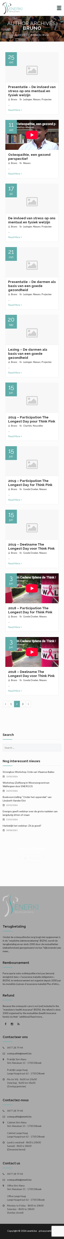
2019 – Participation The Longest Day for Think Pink (30, 483)
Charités (27, 425)
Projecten (47, 99)
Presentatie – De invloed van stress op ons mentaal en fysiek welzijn (32, 91)
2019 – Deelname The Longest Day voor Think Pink (31, 546)
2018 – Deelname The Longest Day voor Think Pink (31, 674)
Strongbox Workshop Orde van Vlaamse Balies (28, 771)
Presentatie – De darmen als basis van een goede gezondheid (32, 286)
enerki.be (32, 1230)
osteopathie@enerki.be (19, 1053)
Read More (14, 109)
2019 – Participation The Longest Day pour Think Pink (31, 419)
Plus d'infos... (53, 984)
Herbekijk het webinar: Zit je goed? (22, 825)
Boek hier (34, 858)
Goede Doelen (30, 489)
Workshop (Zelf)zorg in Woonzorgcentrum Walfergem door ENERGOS (26, 784)
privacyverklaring (48, 1230)
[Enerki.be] (22, 8)
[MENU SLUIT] (59, 8)
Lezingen (27, 99)
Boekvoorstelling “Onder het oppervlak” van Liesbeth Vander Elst (27, 798)
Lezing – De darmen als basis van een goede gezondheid (27, 354)
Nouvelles (38, 425)
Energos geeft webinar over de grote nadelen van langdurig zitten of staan (30, 813)
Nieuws (37, 99)
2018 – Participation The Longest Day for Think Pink (30, 610)
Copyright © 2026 (17, 1230)
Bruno (32, 28)
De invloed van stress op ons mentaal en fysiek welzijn (31, 220)
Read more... (36, 1016)
